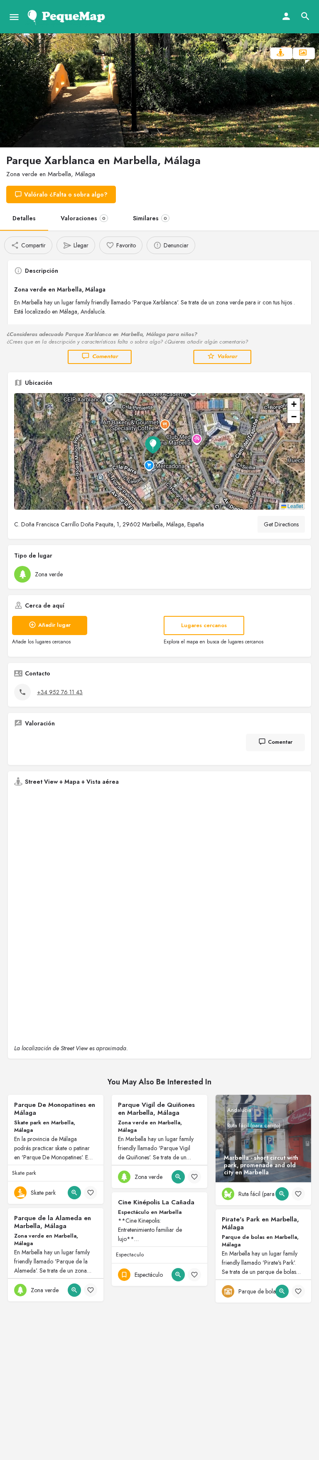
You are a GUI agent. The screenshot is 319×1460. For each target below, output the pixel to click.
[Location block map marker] (153, 444)
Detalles (24, 218)
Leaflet (294, 505)
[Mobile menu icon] (14, 17)
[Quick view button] (74, 1192)
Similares (150, 218)
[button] (159, 451)
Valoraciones (83, 218)
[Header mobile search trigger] (305, 16)
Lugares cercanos (204, 625)
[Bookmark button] (90, 1192)
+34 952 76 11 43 (60, 692)
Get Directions (281, 524)
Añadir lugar (54, 625)
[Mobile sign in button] (286, 16)
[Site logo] (68, 16)
